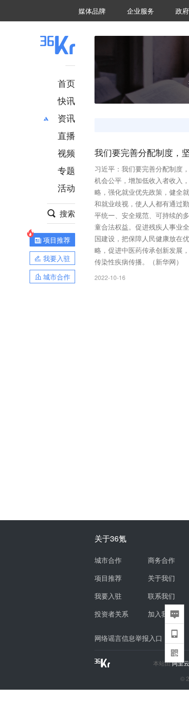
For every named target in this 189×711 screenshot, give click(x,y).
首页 (66, 83)
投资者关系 (111, 613)
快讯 (66, 100)
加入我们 (161, 613)
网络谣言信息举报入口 (128, 638)
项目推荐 (108, 578)
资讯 (66, 117)
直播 (66, 135)
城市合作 (108, 560)
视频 (66, 152)
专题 (66, 170)
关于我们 (161, 578)
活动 (66, 187)
